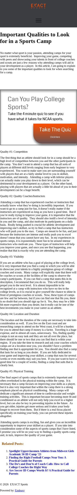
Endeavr (20, 490)
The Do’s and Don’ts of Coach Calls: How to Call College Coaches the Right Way (39, 465)
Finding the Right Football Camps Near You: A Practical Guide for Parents (37, 459)
